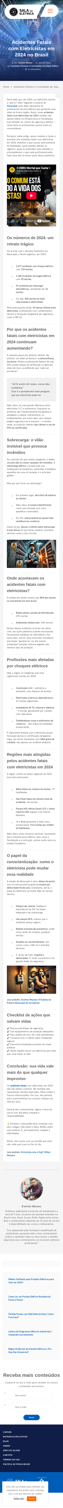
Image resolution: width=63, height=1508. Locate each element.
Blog (6, 1441)
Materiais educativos (15, 1437)
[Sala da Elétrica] (21, 12)
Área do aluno (11, 1450)
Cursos (7, 1432)
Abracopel (12, 106)
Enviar (31, 1417)
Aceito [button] (31, 1499)
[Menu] (50, 11)
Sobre (6, 1446)
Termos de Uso (11, 1460)
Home (6, 87)
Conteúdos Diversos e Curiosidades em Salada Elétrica (34, 66)
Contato (8, 1455)
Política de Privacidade (16, 1464)
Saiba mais (19, 1498)
